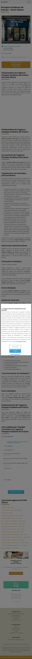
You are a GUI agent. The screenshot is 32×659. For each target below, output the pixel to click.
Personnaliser (15, 346)
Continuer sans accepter (15, 354)
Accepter (15, 350)
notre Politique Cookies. (21, 341)
